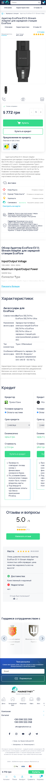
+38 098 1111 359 (23, 719)
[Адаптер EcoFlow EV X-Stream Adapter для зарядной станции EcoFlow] (6, 90)
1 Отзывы (40, 32)
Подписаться (26, 678)
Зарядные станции (12, 13)
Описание (8, 8)
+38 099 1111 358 (23, 722)
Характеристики (22, 8)
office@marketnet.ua (23, 727)
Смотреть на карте (11, 206)
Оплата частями (14, 412)
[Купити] (4, 99)
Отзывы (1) (38, 8)
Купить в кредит (18, 454)
